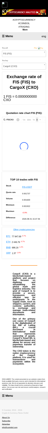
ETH (8, 242)
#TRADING (24, 27)
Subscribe (6, 421)
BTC (8, 236)
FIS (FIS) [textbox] (7, 54)
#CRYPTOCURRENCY (24, 20)
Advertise (6, 424)
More (25, 30)
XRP (8, 253)
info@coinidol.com (9, 427)
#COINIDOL (24, 23)
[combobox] (24, 53)
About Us (6, 417)
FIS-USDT (27, 187)
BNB (8, 247)
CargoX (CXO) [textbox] (10, 66)
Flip (35, 48)
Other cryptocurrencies (24, 229)
